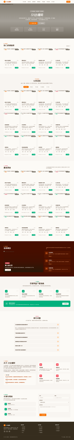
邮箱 (55, 395)
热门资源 (24, 1)
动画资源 (23, 427)
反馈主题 (40, 400)
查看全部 (67, 45)
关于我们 (52, 1)
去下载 (68, 1)
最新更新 (33, 1)
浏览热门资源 (34, 23)
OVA (49, 86)
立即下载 (8, 269)
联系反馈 (66, 303)
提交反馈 (43, 414)
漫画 (37, 86)
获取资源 (50, 256)
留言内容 (40, 404)
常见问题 (48, 1)
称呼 (40, 395)
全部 (26, 86)
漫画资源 (23, 428)
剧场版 (43, 86)
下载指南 (43, 1)
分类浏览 (29, 1)
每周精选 (38, 1)
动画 (32, 86)
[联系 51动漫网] (5, 431)
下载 (17, 67)
